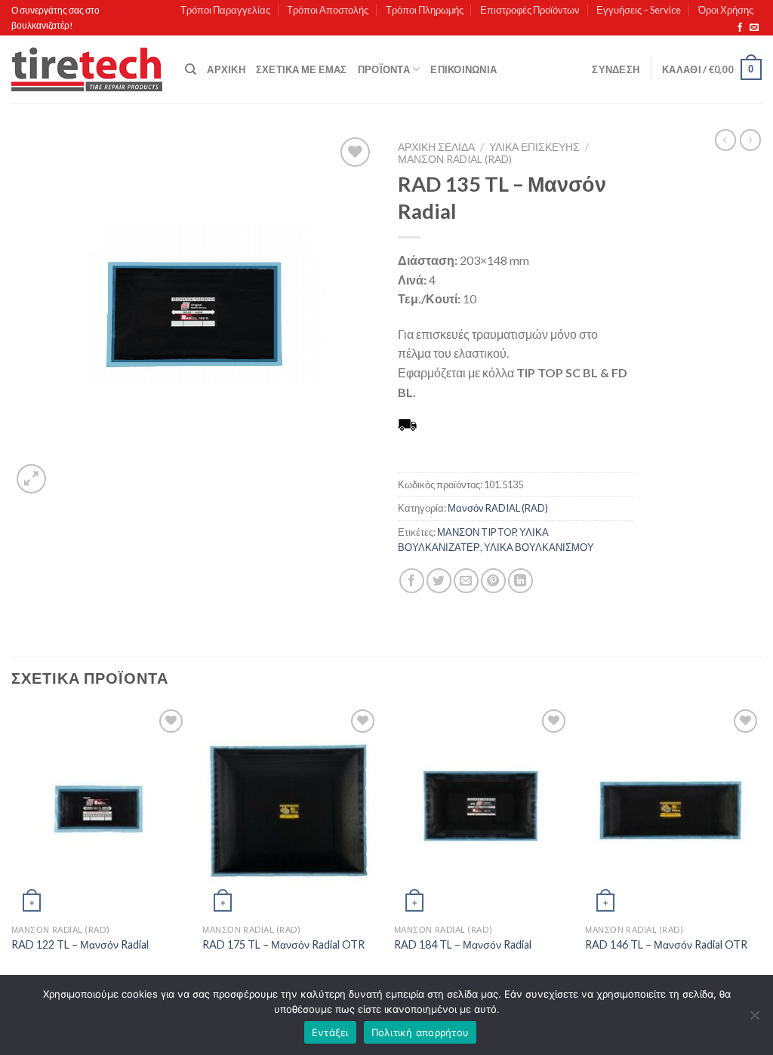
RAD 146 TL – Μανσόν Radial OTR (666, 944)
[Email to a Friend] (466, 580)
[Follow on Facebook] (739, 28)
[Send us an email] (754, 28)
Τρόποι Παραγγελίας (225, 10)
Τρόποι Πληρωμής (424, 10)
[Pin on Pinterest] (493, 580)
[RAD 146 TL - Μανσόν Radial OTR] (673, 811)
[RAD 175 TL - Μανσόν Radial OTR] (290, 811)
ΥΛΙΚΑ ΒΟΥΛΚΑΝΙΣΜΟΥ (539, 547)
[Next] (761, 849)
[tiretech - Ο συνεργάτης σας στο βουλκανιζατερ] (86, 70)
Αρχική (226, 69)
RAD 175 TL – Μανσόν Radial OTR (283, 944)
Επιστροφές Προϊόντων (530, 10)
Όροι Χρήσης (725, 10)
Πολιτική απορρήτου (420, 1032)
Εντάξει (330, 1032)
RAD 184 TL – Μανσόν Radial (462, 944)
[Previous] (12, 849)
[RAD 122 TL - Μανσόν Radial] (99, 811)
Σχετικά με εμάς (301, 69)
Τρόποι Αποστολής (327, 10)
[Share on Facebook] (411, 580)
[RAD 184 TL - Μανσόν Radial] (482, 811)
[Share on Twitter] (439, 580)
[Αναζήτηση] (190, 69)
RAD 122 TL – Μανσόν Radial (80, 944)
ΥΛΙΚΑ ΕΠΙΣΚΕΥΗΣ (534, 147)
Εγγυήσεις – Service (638, 10)
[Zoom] (31, 479)
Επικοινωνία (463, 69)
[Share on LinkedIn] (520, 580)
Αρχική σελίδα (436, 147)
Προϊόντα (384, 69)
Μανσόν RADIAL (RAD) (455, 159)
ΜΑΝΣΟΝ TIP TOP (476, 532)
